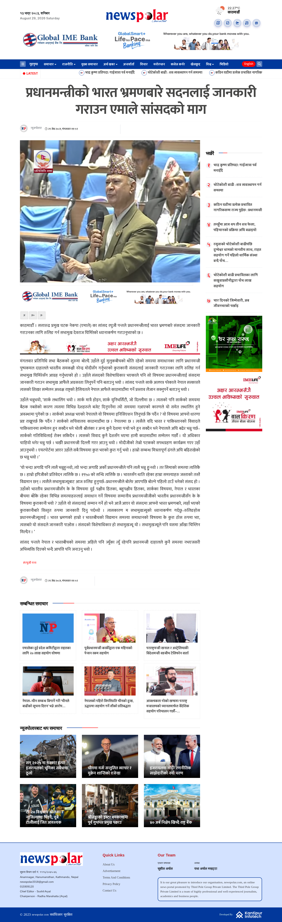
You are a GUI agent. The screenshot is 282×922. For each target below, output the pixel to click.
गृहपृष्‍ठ (33, 64)
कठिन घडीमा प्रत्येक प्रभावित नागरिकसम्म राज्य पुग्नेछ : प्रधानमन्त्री (213, 73)
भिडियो (224, 64)
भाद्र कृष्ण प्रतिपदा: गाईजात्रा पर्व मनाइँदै (66, 73)
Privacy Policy (111, 884)
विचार (144, 64)
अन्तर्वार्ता (128, 64)
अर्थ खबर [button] (109, 64)
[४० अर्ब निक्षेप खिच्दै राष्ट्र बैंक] (172, 805)
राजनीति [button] (67, 64)
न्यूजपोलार (36, 128)
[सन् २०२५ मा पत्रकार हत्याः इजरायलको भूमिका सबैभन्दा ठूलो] (48, 756)
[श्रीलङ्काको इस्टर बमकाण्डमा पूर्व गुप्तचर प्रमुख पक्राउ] (110, 805)
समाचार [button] (49, 64)
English (248, 63)
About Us (109, 864)
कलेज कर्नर (178, 64)
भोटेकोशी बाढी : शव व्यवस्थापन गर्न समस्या (131, 73)
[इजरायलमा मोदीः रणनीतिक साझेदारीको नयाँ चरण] (172, 756)
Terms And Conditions (116, 877)
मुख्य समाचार (89, 64)
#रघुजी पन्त (29, 562)
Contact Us (109, 890)
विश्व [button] (208, 64)
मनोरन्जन (159, 64)
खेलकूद (195, 64)
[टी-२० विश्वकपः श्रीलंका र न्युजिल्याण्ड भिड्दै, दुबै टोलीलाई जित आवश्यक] (48, 805)
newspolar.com (40, 914)
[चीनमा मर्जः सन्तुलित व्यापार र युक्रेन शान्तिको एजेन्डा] (110, 756)
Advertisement (111, 871)
